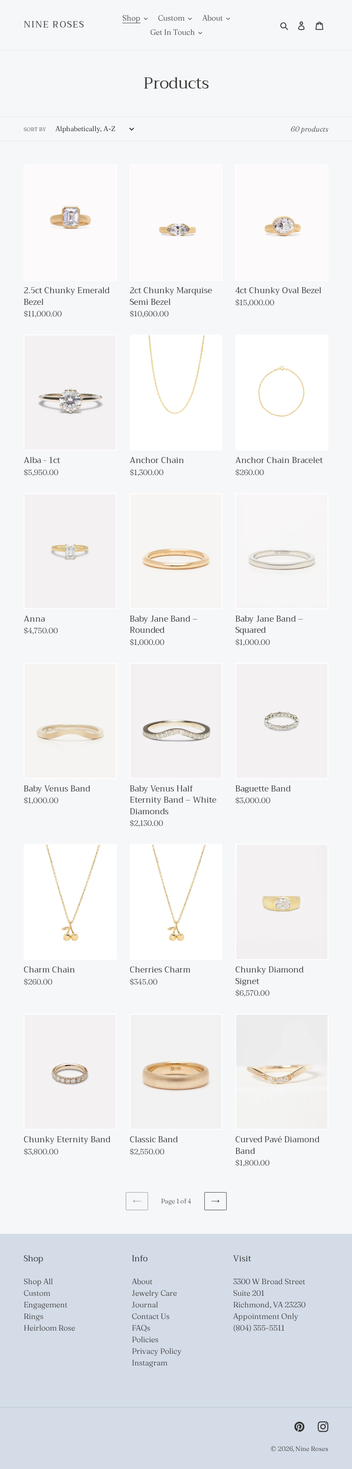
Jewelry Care (154, 1293)
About (142, 1281)
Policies (145, 1339)
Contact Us (151, 1316)
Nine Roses (54, 24)
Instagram (149, 1363)
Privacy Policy (157, 1351)
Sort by (35, 129)
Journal (145, 1305)
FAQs (141, 1328)
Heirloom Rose (49, 1328)
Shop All (38, 1281)
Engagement (45, 1305)
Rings (33, 1316)
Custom (37, 1293)
